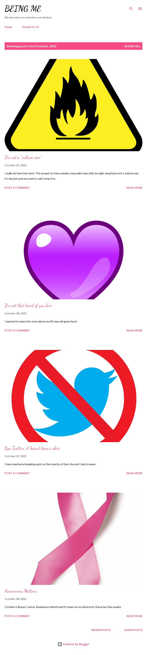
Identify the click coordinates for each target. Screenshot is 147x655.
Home (8, 26)
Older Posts (133, 630)
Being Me (23, 8)
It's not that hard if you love (28, 305)
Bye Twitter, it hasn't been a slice (32, 448)
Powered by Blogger (75, 644)
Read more (134, 187)
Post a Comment (17, 187)
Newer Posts (101, 630)
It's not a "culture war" (23, 157)
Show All (132, 46)
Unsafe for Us (30, 26)
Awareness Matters (21, 591)
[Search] (131, 7)
